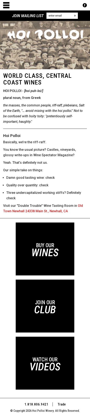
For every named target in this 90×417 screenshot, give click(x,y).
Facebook (85, 5)
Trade (62, 404)
